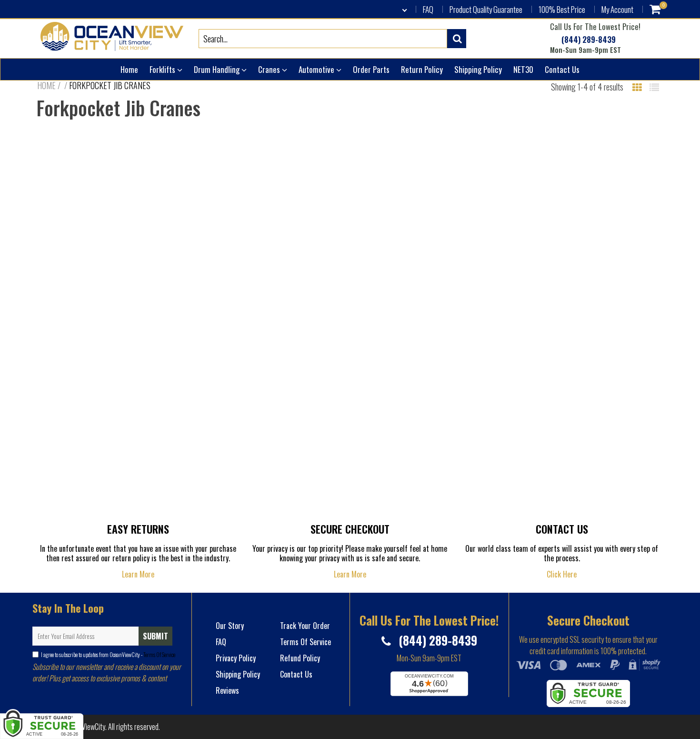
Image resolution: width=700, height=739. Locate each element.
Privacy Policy (236, 658)
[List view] (654, 87)
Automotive (317, 69)
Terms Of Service (158, 654)
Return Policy (422, 69)
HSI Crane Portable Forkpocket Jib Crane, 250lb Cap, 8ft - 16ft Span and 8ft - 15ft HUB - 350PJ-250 (588, 299)
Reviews (227, 690)
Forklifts (163, 69)
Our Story (230, 625)
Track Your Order (305, 625)
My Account (617, 9)
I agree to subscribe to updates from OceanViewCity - (108, 654)
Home (129, 69)
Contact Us (562, 69)
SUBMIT (155, 636)
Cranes (270, 69)
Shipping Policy (478, 69)
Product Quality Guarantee (486, 9)
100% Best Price (562, 9)
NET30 (523, 69)
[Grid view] (637, 87)
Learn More (138, 574)
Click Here (562, 574)
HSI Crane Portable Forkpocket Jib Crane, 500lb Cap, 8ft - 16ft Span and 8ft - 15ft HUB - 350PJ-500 (429, 299)
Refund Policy (300, 658)
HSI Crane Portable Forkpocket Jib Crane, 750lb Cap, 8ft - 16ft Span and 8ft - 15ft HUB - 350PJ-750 (270, 299)
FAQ (428, 9)
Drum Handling (217, 69)
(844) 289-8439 (588, 40)
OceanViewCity (85, 726)
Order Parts (371, 69)
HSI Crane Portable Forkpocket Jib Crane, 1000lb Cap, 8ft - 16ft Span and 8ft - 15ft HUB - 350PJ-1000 (112, 304)
